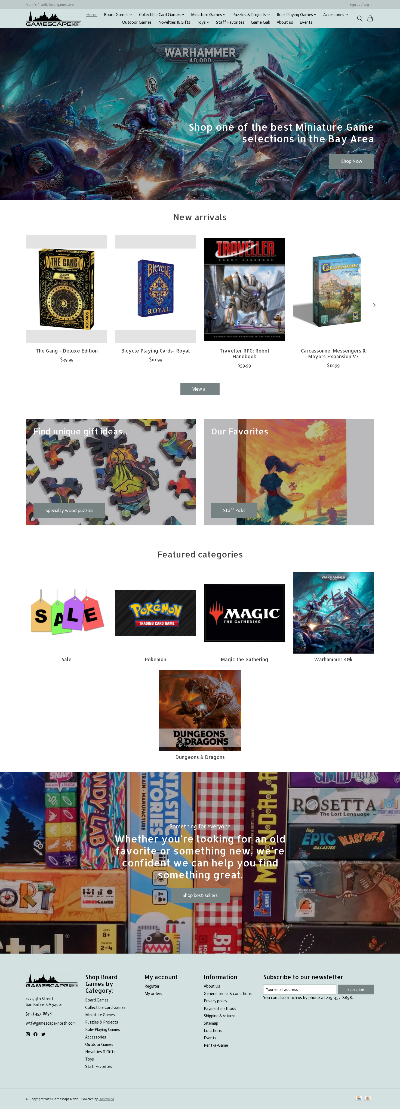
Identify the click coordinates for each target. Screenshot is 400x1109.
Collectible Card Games (105, 1007)
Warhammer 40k (333, 659)
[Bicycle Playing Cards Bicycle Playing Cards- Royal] (155, 289)
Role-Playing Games (102, 1029)
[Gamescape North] (53, 18)
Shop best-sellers (200, 895)
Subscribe (355, 989)
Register (151, 986)
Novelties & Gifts (174, 22)
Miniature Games (100, 1014)
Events (306, 22)
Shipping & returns (220, 1015)
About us (285, 22)
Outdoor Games (137, 22)
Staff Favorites (230, 22)
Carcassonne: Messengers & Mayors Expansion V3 (333, 353)
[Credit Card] (358, 1098)
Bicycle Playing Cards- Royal (155, 350)
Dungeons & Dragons (200, 757)
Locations (213, 1030)
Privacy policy (215, 1000)
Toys (89, 1059)
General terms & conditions (228, 993)
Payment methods (220, 1008)
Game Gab (260, 22)
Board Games (97, 1000)
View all (200, 389)
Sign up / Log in (361, 5)
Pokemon (155, 659)
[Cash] (367, 1098)
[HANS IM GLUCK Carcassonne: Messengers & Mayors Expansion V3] (333, 289)
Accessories (95, 1037)
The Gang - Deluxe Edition (67, 350)
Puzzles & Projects (101, 1022)
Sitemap (211, 1023)
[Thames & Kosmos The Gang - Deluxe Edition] (66, 289)
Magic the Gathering (244, 659)
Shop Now (351, 161)
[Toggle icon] (360, 18)
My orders (153, 993)
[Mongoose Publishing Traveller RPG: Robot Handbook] (244, 289)
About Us (212, 986)
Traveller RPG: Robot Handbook (244, 353)
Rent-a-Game (216, 1045)
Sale (67, 659)
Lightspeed (106, 1099)
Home (91, 14)
